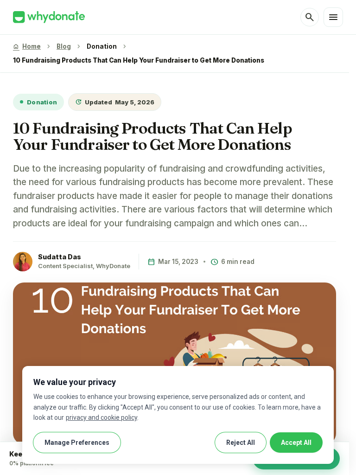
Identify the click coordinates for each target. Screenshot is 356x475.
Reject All (240, 442)
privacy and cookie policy (101, 417)
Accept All (296, 442)
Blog (64, 46)
